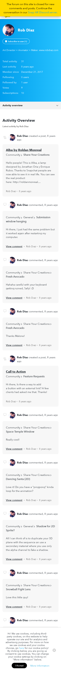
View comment (14, 246)
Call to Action (16, 372)
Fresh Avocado (15, 276)
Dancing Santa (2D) (18, 479)
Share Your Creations (36, 154)
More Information (39, 665)
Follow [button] (16, 41)
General (28, 217)
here (21, 648)
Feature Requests (34, 376)
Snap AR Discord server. (43, 12)
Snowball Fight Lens (18, 589)
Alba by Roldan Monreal (24, 150)
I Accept (19, 665)
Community (13, 154)
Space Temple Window (20, 431)
